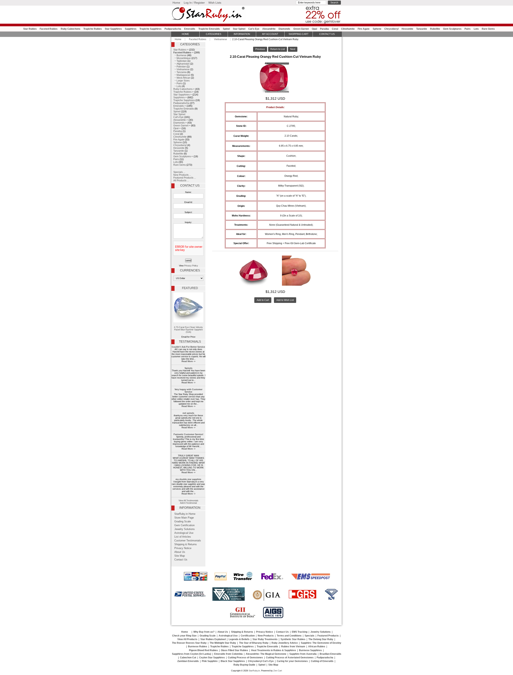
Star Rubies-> (180, 49)
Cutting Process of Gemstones (245, 657)
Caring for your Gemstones (292, 661)
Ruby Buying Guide (244, 664)
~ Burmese (179, 55)
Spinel (226, 28)
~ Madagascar (181, 75)
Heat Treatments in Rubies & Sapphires (273, 650)
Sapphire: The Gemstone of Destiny (321, 643)
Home (176, 2)
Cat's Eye (253, 28)
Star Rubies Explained (213, 639)
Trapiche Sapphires (150, 28)
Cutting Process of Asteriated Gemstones (290, 657)
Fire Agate (364, 28)
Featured (190, 288)
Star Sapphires (113, 28)
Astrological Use (183, 533)
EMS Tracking (299, 631)
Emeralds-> (179, 106)
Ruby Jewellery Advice (285, 643)
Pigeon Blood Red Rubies (203, 650)
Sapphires (130, 28)
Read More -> (188, 361)
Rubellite (435, 28)
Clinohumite (348, 28)
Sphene (377, 28)
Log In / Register (194, 2)
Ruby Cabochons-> (184, 89)
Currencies (190, 270)
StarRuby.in (254, 670)
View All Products (187, 639)
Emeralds (189, 28)
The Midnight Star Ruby (223, 643)
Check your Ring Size (184, 635)
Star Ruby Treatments (265, 639)
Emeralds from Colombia (228, 654)
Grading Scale (182, 521)
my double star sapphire (188, 479)
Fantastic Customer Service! (188, 434)
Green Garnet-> (181, 125)
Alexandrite (269, 28)
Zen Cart (277, 670)
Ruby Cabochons (70, 28)
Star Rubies (30, 28)
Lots (476, 28)
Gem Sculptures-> (183, 156)
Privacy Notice (182, 548)
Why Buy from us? (203, 631)
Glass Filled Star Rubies (234, 650)
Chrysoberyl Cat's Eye (261, 661)
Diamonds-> (180, 122)
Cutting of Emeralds (322, 661)
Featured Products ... (184, 177)
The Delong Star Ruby (320, 639)
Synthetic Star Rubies (293, 639)
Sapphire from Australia (303, 654)
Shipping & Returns (185, 544)
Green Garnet (301, 28)
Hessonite (407, 28)
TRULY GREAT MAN (188, 455)
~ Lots (177, 86)
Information (242, 34)
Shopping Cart (298, 34)
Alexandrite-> (180, 120)
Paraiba (324, 28)
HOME (185, 34)
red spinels (188, 413)
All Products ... (181, 180)
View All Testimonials (188, 500)
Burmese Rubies (197, 646)
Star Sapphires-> (182, 94)
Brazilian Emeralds (330, 654)
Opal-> (177, 128)
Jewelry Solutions (184, 529)
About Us (179, 552)
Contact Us (190, 185)
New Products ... (182, 175)
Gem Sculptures (452, 28)
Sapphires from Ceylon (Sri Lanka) (191, 654)
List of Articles (182, 536)
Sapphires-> (180, 97)
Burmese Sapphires (310, 650)
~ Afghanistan (181, 63)
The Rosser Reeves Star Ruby (189, 643)
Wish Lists (214, 2)
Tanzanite (421, 28)
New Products (266, 635)
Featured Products (328, 635)
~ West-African (181, 77)
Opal (314, 28)
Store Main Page (184, 517)
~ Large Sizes (181, 80)
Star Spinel (239, 28)
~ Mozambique (182, 58)
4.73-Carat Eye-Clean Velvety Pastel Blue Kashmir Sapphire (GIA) (188, 329)
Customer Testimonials (187, 540)
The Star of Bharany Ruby (254, 643)
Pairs (468, 28)
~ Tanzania (180, 72)
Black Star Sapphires (233, 661)
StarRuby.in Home (184, 514)
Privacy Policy (191, 265)
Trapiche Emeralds (209, 28)
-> (183, 52)
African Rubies (316, 646)
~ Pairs (177, 83)
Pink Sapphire (210, 661)
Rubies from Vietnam (293, 646)
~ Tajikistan (180, 61)
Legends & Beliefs (239, 639)
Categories (213, 34)
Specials (309, 635)
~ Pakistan (179, 66)
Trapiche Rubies (92, 28)
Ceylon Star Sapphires (212, 657)
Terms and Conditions (289, 635)
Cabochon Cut (188, 657)
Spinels (188, 368)
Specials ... (179, 172)
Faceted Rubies (197, 39)
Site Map (179, 555)
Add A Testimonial (188, 503)
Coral (335, 28)
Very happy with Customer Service (188, 390)
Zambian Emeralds (188, 661)
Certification (248, 635)
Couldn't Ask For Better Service (188, 347)
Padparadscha (173, 28)
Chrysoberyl (391, 28)
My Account (270, 34)
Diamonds (284, 28)
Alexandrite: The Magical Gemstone (266, 654)
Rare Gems (488, 28)
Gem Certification (184, 525)
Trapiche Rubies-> (183, 91)
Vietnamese (220, 39)
